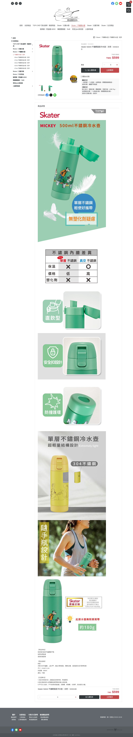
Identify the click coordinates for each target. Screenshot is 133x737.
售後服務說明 (33, 719)
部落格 (14, 719)
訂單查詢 (22, 717)
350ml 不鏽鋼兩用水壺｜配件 (22, 57)
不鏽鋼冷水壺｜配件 (19, 54)
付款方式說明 (33, 715)
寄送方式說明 (33, 717)
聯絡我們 (13, 717)
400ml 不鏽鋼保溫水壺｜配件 (22, 63)
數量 (82, 65)
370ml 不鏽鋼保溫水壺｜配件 (22, 60)
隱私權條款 (44, 719)
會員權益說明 (44, 715)
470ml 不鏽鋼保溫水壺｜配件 (22, 68)
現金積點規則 (44, 717)
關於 (13, 715)
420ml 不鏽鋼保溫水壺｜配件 (22, 65)
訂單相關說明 (22, 719)
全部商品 (22, 715)
